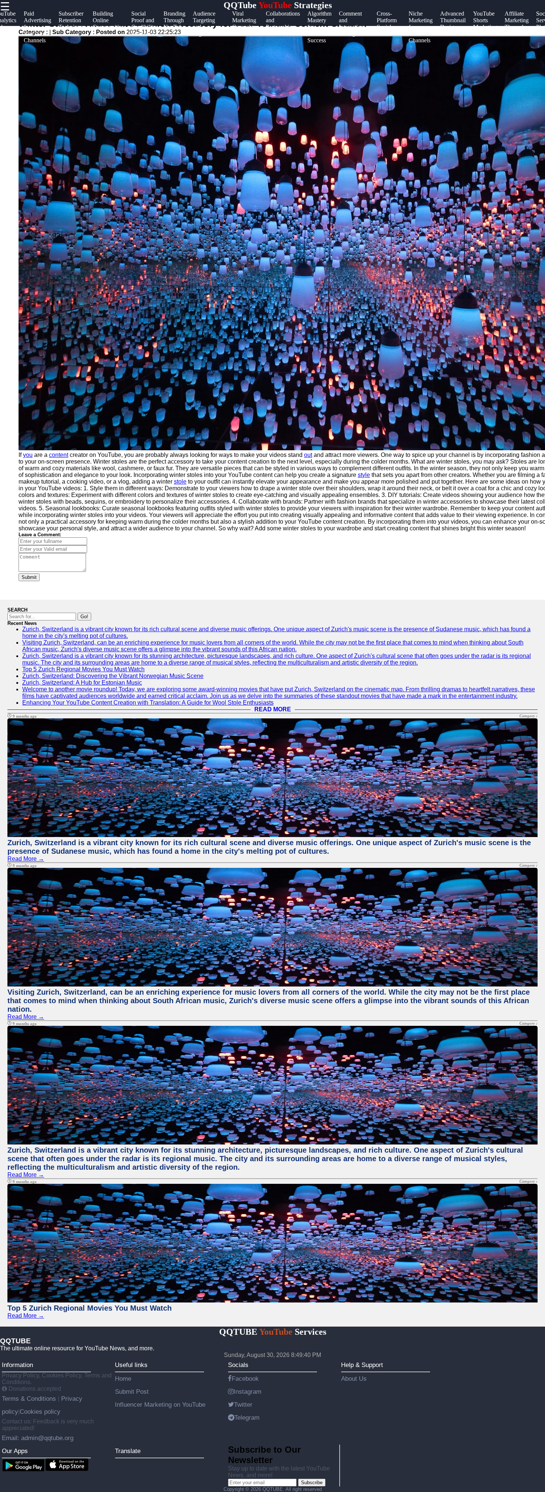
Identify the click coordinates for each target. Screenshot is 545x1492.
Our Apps (15, 1451)
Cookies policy (40, 1411)
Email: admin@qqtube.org (37, 1438)
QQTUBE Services (272, 1332)
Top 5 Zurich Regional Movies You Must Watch (83, 669)
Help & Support (362, 1365)
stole (180, 481)
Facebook (245, 1378)
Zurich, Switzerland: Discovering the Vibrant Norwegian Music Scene (113, 676)
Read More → (25, 859)
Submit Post (132, 1391)
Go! (84, 616)
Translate (128, 1451)
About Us (354, 1378)
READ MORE (272, 709)
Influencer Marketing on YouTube (160, 1404)
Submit (29, 577)
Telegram (247, 1417)
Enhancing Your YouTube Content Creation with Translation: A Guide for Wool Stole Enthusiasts (148, 702)
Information (17, 1365)
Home (123, 1378)
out (308, 455)
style (364, 475)
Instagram (247, 1391)
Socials (238, 1365)
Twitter (243, 1404)
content (58, 455)
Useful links (131, 1365)
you (28, 455)
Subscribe (312, 1482)
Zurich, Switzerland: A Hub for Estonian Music (82, 682)
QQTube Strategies (278, 5)
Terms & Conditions (30, 1398)
